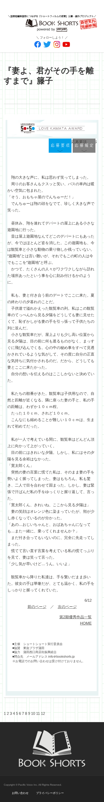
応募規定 (84, 146)
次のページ (67, 606)
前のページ (37, 606)
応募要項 (60, 146)
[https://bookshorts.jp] (52, 20)
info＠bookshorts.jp (61, 656)
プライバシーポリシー (50, 792)
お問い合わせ (20, 792)
